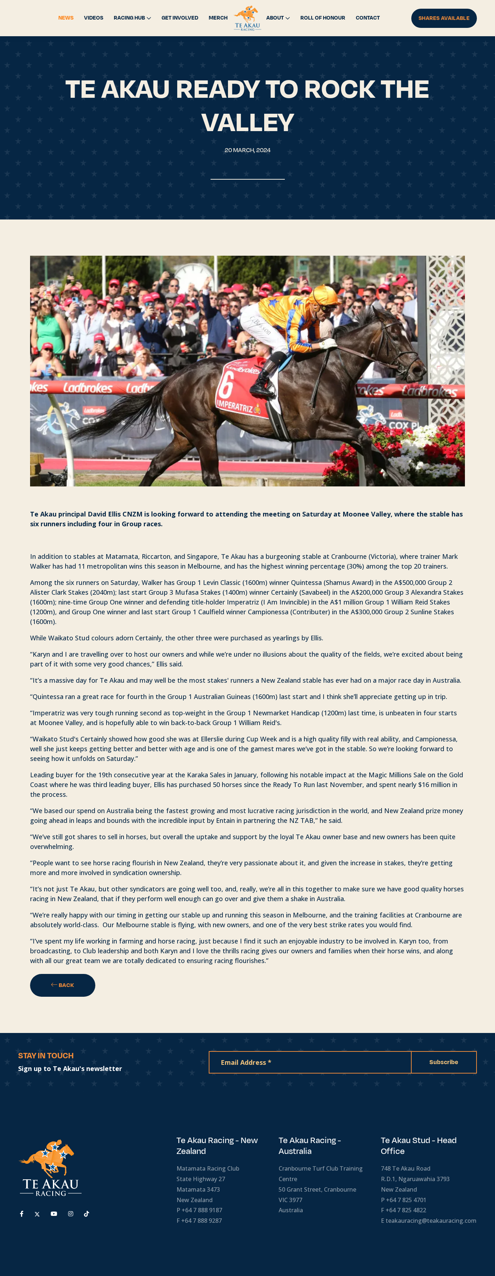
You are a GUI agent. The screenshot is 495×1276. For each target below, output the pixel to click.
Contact (368, 18)
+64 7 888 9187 (202, 1210)
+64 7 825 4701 (406, 1200)
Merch (218, 18)
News (66, 18)
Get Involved (180, 18)
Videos (93, 18)
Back (66, 985)
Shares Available (444, 18)
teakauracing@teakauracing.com (431, 1221)
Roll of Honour (322, 18)
